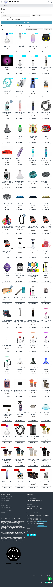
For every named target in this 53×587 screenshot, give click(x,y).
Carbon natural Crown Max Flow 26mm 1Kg (7, 321)
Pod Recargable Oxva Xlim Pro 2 (20, 159)
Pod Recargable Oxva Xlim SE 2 (7, 482)
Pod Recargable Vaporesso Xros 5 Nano (20, 482)
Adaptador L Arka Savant (20, 204)
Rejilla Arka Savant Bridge (45, 182)
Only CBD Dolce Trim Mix (7, 159)
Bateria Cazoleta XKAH (33, 436)
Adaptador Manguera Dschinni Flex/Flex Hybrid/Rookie (7, 414)
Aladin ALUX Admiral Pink (46, 321)
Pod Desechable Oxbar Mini (45, 250)
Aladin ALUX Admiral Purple (46, 344)
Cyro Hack (7, 67)
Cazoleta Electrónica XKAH (33, 90)
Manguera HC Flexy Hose (20, 437)
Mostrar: (46, 29)
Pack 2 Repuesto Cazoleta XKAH (20, 90)
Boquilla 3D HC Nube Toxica (7, 274)
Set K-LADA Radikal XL (20, 298)
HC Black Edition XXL (46, 390)
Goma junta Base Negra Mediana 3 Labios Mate (20, 391)
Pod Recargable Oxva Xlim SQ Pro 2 (7, 113)
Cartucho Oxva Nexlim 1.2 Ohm (45, 482)
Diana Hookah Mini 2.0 (20, 250)
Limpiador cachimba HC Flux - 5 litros (7, 391)
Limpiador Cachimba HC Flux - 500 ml (20, 413)
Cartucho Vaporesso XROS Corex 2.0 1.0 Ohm (7, 251)
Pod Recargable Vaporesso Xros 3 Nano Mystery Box (33, 275)
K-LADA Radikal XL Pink (33, 298)
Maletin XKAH (45, 45)
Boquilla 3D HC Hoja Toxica (20, 135)
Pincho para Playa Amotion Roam (20, 45)
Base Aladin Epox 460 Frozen (20, 182)
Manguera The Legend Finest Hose (7, 90)
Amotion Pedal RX (33, 67)
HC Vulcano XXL (33, 390)
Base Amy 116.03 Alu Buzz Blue (46, 368)
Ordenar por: (28, 29)
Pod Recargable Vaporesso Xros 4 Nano (7, 182)
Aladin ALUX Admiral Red (20, 344)
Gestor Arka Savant (33, 181)
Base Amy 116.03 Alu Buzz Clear (20, 368)
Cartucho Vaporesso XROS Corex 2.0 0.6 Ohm (46, 228)
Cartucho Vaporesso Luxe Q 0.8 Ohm (20, 274)
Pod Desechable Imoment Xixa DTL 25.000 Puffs (33, 136)
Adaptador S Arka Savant (45, 204)
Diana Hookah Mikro (33, 250)
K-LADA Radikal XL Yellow (46, 274)
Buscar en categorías (7, 17)
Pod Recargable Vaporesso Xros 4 (33, 159)
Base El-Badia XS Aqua (46, 413)
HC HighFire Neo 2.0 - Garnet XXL (7, 460)
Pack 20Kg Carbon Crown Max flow (7, 298)
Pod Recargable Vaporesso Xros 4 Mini (46, 159)
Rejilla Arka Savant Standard (7, 204)
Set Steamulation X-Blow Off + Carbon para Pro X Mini (33, 322)
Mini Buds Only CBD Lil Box (45, 135)
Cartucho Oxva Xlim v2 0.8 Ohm (45, 298)
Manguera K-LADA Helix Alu (20, 227)
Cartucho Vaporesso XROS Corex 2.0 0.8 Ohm (33, 228)
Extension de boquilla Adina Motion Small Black (7, 345)
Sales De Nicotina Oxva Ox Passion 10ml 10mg (7, 227)
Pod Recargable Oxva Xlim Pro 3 (46, 68)
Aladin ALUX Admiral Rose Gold (33, 344)
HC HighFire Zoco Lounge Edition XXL (46, 437)
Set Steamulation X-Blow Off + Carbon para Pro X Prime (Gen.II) (20, 322)
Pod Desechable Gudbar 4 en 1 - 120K (33, 45)
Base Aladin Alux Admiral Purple (7, 437)
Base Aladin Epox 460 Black (7, 135)
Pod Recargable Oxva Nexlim (33, 113)
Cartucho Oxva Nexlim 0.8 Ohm (45, 90)
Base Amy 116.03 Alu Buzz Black (33, 368)
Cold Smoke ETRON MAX (20, 68)
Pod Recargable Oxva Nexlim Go (20, 113)
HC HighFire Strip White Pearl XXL (33, 460)
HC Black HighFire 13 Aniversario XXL (46, 460)
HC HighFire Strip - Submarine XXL (20, 460)
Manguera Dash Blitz (46, 112)
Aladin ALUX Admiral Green (7, 368)
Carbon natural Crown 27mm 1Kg (33, 482)
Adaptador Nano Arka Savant (33, 204)
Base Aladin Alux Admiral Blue (7, 45)
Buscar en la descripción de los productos (11, 19)
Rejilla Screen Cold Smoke (32, 413)
